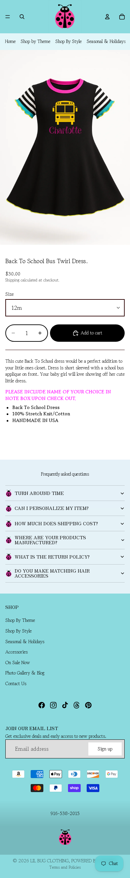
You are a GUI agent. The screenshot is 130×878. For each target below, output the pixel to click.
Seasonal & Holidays (106, 41)
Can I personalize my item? (52, 508)
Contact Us (15, 683)
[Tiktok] (65, 705)
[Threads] (77, 705)
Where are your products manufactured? (50, 540)
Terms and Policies (65, 867)
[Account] (107, 16)
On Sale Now (17, 662)
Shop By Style (68, 41)
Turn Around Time (39, 493)
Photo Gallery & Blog (25, 673)
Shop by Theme (35, 41)
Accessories (16, 652)
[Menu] (7, 16)
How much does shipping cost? (56, 523)
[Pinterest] (88, 705)
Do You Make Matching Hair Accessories (52, 573)
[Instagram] (53, 705)
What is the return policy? (52, 556)
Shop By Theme (20, 620)
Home (10, 41)
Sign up (105, 748)
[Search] (22, 16)
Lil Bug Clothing (49, 860)
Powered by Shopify (94, 860)
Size (9, 294)
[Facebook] (42, 705)
